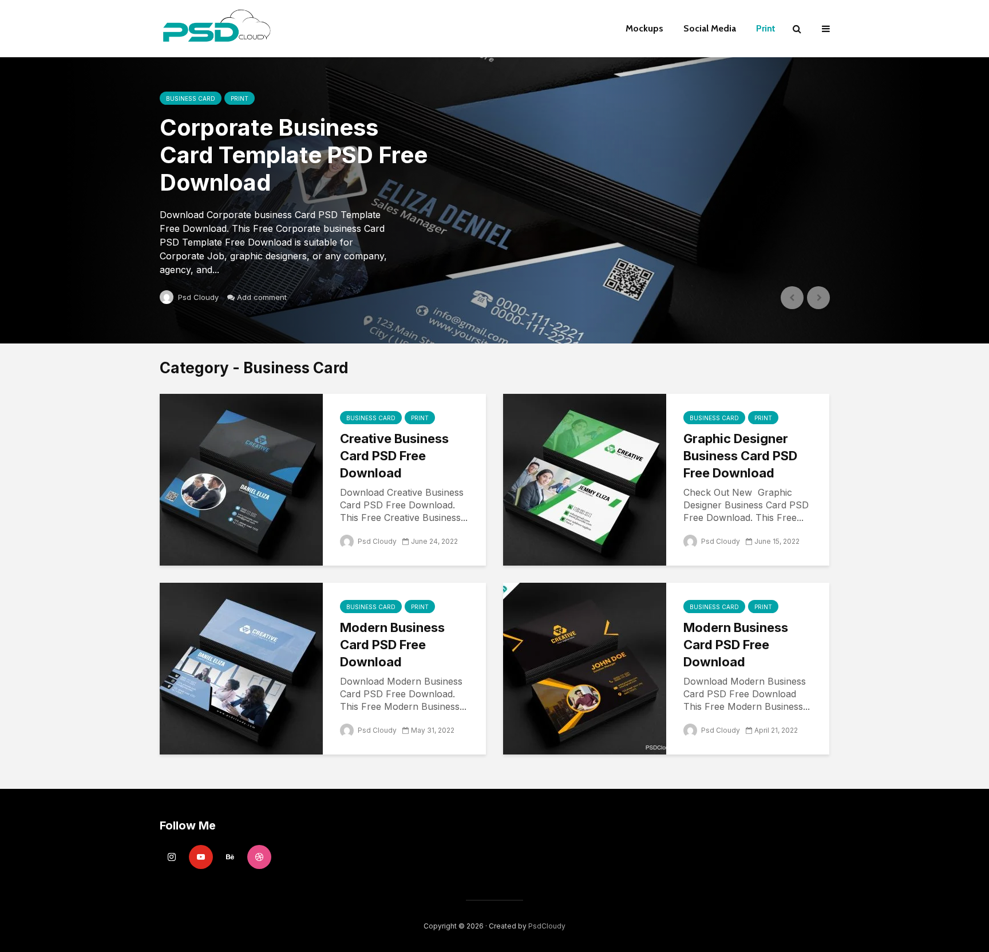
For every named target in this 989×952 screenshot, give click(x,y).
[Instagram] (172, 857)
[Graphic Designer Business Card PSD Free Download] (584, 478)
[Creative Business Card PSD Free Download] (241, 478)
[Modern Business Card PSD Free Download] (241, 667)
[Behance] (230, 857)
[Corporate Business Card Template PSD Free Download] (494, 200)
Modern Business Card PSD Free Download (392, 644)
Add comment (262, 297)
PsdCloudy (546, 926)
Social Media (709, 28)
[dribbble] (259, 857)
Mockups (644, 28)
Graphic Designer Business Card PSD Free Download (740, 455)
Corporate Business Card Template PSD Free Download (294, 155)
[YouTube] (201, 857)
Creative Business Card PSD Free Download (394, 455)
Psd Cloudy (197, 297)
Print (766, 28)
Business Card (190, 98)
